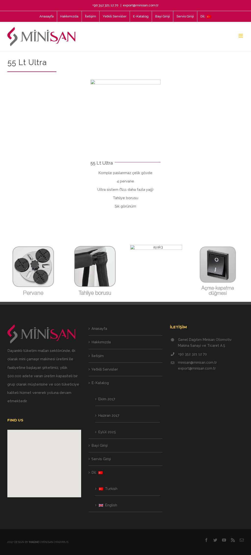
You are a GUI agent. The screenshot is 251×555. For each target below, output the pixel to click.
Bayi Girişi (99, 445)
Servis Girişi (101, 459)
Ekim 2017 (106, 399)
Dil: (94, 472)
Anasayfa (99, 328)
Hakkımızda (101, 342)
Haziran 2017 (108, 415)
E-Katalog (100, 383)
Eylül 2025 (107, 432)
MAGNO (34, 542)
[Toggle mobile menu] (241, 35)
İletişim (97, 356)
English (110, 505)
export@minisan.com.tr (141, 5)
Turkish (110, 488)
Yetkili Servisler (104, 369)
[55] (125, 81)
